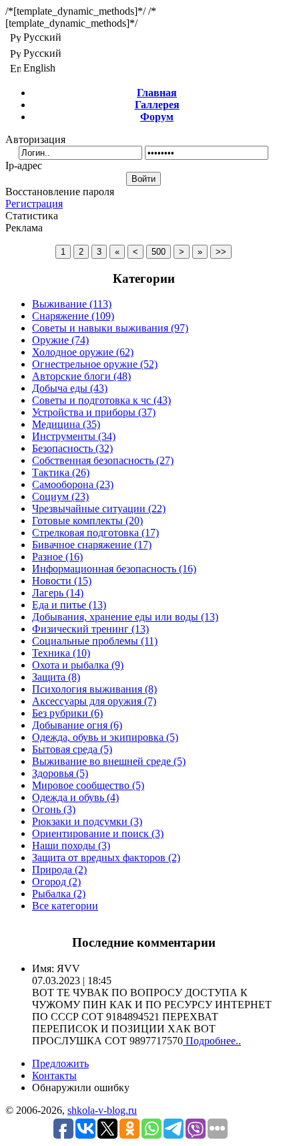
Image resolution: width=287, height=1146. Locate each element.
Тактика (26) (60, 472)
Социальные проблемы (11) (95, 641)
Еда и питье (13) (69, 604)
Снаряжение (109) (73, 316)
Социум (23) (60, 496)
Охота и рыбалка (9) (77, 665)
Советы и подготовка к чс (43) (101, 400)
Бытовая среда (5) (72, 749)
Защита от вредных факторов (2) (106, 857)
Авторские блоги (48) (81, 376)
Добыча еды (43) (69, 388)
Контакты (54, 1075)
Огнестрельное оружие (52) (95, 364)
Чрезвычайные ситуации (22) (99, 508)
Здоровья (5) (60, 773)
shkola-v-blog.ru (102, 1110)
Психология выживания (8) (94, 689)
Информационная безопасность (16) (114, 568)
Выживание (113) (71, 304)
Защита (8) (56, 677)
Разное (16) (57, 556)
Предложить (60, 1063)
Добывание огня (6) (77, 725)
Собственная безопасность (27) (103, 460)
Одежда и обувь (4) (75, 797)
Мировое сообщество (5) (88, 785)
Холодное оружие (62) (82, 352)
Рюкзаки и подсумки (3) (87, 821)
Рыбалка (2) (58, 893)
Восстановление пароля (59, 191)
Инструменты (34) (73, 436)
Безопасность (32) (72, 448)
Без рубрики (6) (67, 713)
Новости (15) (61, 580)
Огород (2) (56, 881)
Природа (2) (59, 869)
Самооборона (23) (72, 484)
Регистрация (34, 203)
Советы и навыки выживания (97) (110, 328)
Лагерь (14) (57, 592)
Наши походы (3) (71, 845)
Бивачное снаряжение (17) (92, 544)
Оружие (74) (60, 340)
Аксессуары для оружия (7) (94, 701)
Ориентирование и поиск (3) (98, 833)
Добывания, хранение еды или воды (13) (125, 616)
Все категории (65, 905)
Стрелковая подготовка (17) (95, 532)
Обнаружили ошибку (80, 1087)
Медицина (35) (66, 424)
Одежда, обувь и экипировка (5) (105, 737)
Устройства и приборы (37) (94, 412)
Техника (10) (61, 653)
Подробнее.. (212, 1040)
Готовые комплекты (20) (87, 520)
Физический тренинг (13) (90, 629)
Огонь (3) (53, 809)
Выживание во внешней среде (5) (109, 761)
